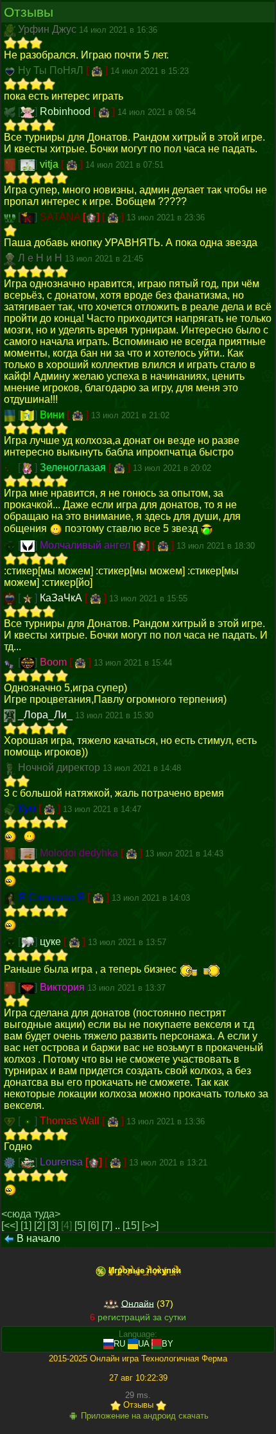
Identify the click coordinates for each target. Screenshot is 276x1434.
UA (143, 1344)
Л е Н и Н (41, 257)
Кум (28, 808)
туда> (47, 1213)
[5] (79, 1225)
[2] (39, 1225)
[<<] (9, 1225)
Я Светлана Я (52, 897)
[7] (106, 1225)
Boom (54, 662)
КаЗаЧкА (62, 597)
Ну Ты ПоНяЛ (52, 70)
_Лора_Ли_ (46, 714)
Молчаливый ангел (86, 545)
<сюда (16, 1213)
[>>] (150, 1225)
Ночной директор (60, 767)
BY (167, 1344)
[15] (131, 1225)
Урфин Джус (48, 29)
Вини (53, 414)
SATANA (61, 216)
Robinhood (66, 111)
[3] (52, 1225)
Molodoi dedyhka (80, 852)
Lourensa (62, 1161)
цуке (52, 941)
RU (119, 1344)
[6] (93, 1225)
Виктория (63, 987)
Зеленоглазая (74, 467)
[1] (26, 1225)
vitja (50, 164)
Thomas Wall (71, 1120)
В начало (38, 1238)
